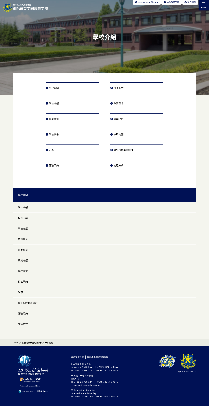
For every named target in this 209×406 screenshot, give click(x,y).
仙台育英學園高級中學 (32, 342)
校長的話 (118, 87)
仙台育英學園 (173, 2)
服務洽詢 (54, 165)
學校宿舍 (54, 134)
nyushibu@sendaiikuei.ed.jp (85, 384)
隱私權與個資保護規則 (97, 357)
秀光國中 (191, 2)
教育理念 (118, 103)
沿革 (51, 150)
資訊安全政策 (77, 357)
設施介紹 (118, 118)
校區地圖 (118, 134)
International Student (148, 2)
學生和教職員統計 (123, 150)
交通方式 (118, 165)
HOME (15, 342)
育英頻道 (54, 118)
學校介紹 (54, 87)
